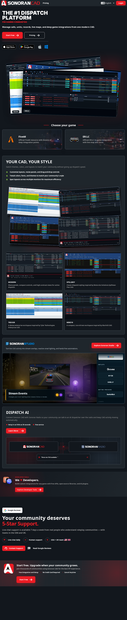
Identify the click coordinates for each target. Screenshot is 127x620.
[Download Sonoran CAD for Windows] (46, 46)
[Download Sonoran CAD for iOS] (9, 46)
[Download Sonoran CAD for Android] (26, 47)
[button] (20, 3)
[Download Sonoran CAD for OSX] (40, 46)
